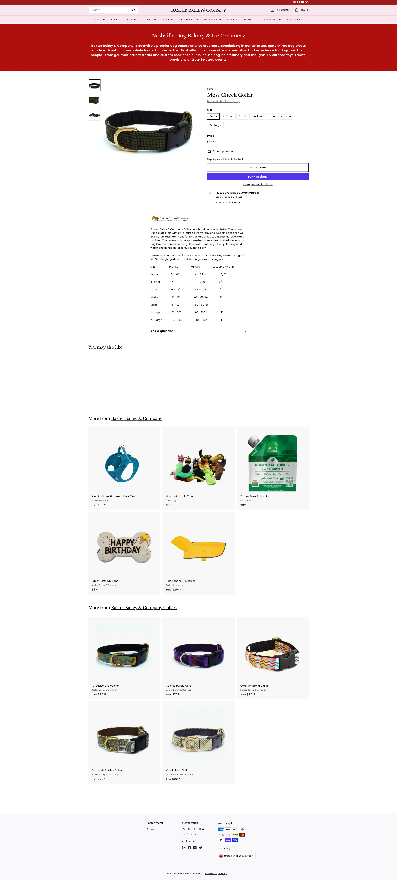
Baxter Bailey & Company (223, 101)
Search (151, 829)
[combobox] (113, 10)
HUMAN (249, 19)
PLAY (115, 19)
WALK (98, 19)
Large (271, 116)
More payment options (258, 184)
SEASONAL (271, 19)
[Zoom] (150, 126)
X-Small (228, 116)
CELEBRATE (187, 19)
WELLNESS (211, 19)
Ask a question (162, 331)
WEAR (166, 19)
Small (242, 116)
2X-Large (215, 125)
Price (210, 136)
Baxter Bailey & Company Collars (144, 607)
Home (210, 89)
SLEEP (231, 19)
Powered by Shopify (216, 873)
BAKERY (147, 19)
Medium (257, 116)
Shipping (211, 159)
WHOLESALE (295, 19)
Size (210, 110)
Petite (213, 116)
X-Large (286, 116)
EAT (130, 19)
